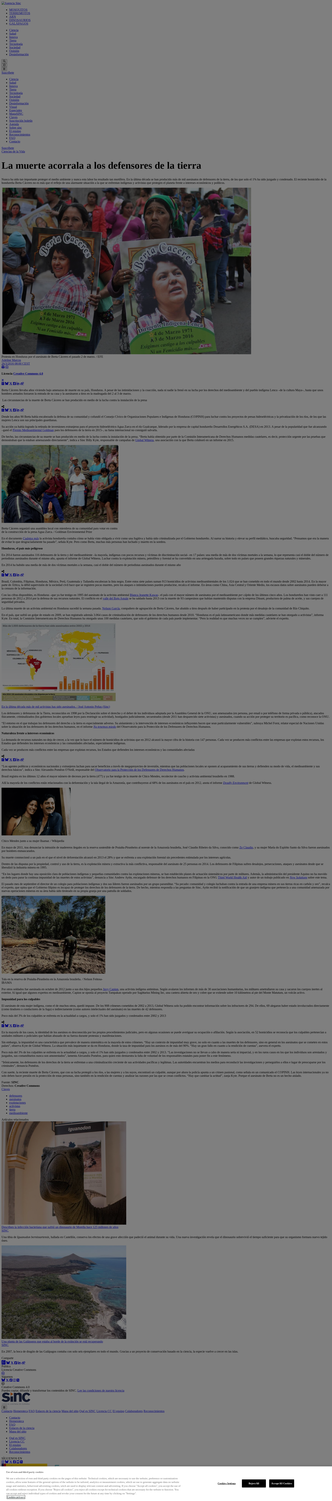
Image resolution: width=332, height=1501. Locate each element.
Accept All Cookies (281, 1483)
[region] (166, 1483)
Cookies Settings (227, 1483)
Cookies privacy (16, 1497)
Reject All (254, 1483)
